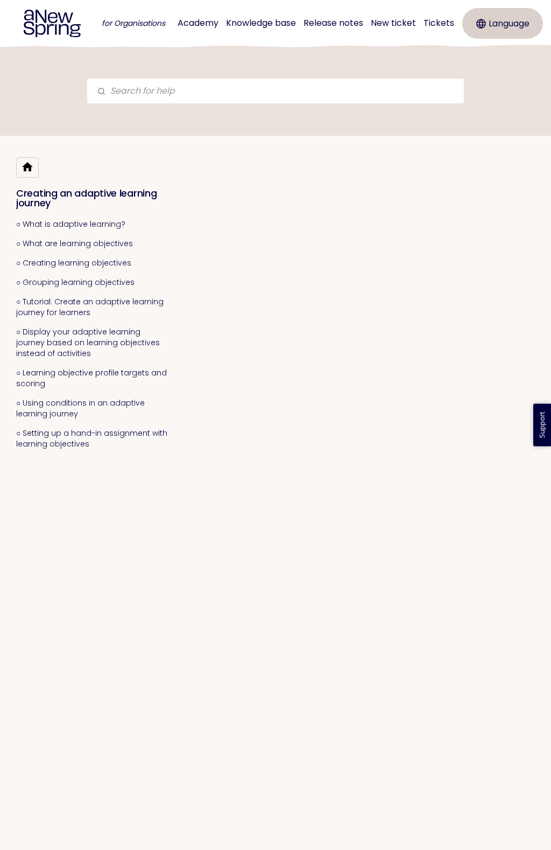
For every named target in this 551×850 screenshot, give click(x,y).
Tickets (438, 23)
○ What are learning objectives (74, 243)
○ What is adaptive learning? (70, 224)
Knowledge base (261, 23)
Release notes (333, 23)
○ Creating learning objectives (73, 262)
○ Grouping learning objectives (75, 282)
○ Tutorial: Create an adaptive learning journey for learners (90, 307)
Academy (198, 23)
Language (509, 23)
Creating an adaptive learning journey (86, 198)
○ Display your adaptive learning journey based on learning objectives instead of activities (88, 342)
